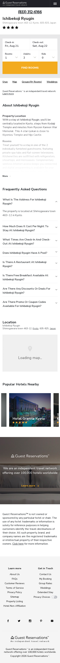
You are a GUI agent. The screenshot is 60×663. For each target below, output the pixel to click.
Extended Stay (45, 592)
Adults (26, 54)
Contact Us (45, 574)
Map (14, 81)
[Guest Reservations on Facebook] (8, 621)
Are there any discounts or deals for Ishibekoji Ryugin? (26, 291)
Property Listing (14, 601)
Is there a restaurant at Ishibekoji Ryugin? (24, 264)
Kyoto (35, 328)
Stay (5, 81)
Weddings (52, 81)
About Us (15, 574)
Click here (18, 544)
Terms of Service (15, 588)
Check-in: (9, 42)
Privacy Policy (15, 592)
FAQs (15, 578)
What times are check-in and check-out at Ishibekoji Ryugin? (26, 241)
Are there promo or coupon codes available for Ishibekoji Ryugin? (24, 304)
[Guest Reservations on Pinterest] (41, 621)
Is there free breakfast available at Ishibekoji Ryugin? (25, 277)
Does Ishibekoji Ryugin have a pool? (25, 253)
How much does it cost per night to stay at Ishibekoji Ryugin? (25, 228)
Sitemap (14, 596)
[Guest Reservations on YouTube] (52, 621)
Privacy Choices (42, 597)
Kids (44, 54)
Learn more (8, 93)
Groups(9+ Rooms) (32, 81)
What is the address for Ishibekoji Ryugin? (24, 201)
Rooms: (9, 54)
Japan (53, 328)
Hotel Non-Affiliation (15, 606)
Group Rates (45, 583)
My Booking (45, 578)
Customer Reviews (14, 583)
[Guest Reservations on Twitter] (19, 621)
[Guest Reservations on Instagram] (30, 621)
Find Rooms (30, 68)
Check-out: (38, 42)
